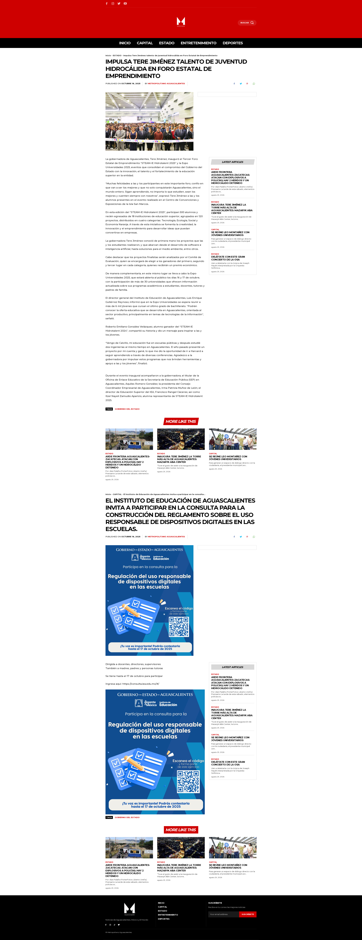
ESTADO (117, 55)
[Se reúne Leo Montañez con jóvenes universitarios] (233, 439)
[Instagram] (113, 3)
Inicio (108, 55)
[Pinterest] (247, 84)
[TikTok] (114, 924)
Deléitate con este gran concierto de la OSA (228, 258)
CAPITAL (215, 230)
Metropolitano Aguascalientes (166, 83)
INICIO (161, 903)
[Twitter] (119, 3)
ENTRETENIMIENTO (168, 915)
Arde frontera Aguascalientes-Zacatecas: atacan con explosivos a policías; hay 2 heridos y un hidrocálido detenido (230, 177)
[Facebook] (106, 3)
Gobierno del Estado (127, 409)
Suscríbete (248, 914)
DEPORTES (164, 919)
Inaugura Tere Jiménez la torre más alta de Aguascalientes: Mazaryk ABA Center (232, 208)
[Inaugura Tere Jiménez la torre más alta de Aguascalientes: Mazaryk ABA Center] (181, 439)
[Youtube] (125, 3)
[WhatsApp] (254, 84)
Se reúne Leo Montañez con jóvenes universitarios (230, 234)
